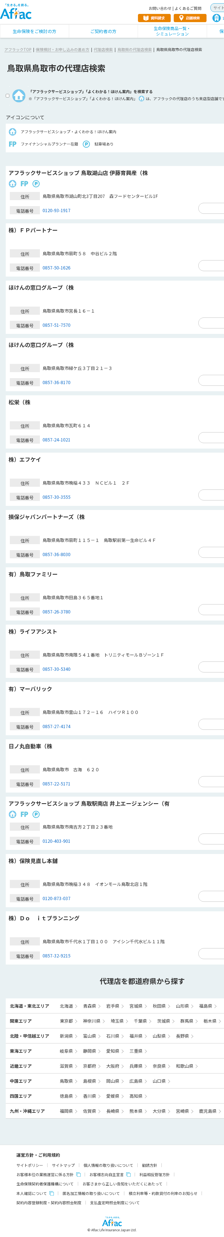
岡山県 (113, 1081)
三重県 (136, 1051)
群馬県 (187, 1021)
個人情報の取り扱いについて (108, 1165)
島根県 (90, 1081)
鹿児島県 (208, 1111)
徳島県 (67, 1096)
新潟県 (67, 1036)
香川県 (90, 1096)
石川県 (113, 1036)
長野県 (183, 1036)
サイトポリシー (29, 1165)
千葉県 (141, 1021)
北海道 (67, 1005)
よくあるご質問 (188, 8)
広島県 (136, 1081)
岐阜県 (67, 1051)
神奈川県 (92, 1021)
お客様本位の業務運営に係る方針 (45, 1174)
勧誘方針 (149, 1165)
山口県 (160, 1081)
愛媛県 (113, 1096)
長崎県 (113, 1111)
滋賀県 (67, 1066)
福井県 (136, 1036)
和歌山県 (185, 1066)
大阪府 (113, 1066)
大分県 (160, 1111)
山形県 (183, 1005)
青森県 (90, 1005)
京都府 (90, 1066)
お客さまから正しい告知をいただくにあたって (122, 1183)
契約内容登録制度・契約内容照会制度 (48, 1202)
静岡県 (90, 1051)
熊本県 (136, 1111)
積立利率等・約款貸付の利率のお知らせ (163, 1193)
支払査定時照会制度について (115, 1202)
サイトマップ (63, 1165)
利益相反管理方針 (154, 1174)
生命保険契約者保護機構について (45, 1183)
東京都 (67, 1021)
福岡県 (67, 1111)
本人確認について (31, 1193)
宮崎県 (183, 1111)
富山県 (90, 1036)
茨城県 (164, 1021)
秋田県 (160, 1005)
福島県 (206, 1005)
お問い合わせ (160, 8)
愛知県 (113, 1051)
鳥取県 (67, 1081)
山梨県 (160, 1036)
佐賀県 (90, 1111)
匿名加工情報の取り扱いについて (91, 1193)
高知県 (136, 1096)
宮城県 (136, 1005)
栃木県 (211, 1021)
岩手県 (113, 1005)
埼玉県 (118, 1021)
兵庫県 (136, 1066)
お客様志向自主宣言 (106, 1174)
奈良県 (160, 1066)
